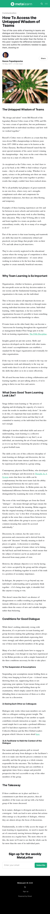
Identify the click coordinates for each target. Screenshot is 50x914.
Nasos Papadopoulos (12, 61)
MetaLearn (21, 883)
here (38, 734)
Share (43, 58)
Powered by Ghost (25, 896)
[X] (25, 887)
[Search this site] (42, 4)
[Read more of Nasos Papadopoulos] (5, 55)
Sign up (25, 891)
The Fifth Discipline (38, 334)
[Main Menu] (46, 3)
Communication (9, 13)
